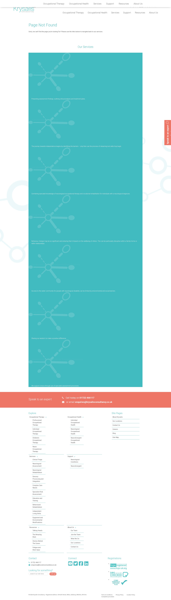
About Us (71, 527)
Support (70, 456)
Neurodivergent (76, 466)
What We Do (75, 539)
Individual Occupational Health (75, 422)
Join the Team (75, 535)
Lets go (53, 574)
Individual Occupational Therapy (37, 431)
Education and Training (44, 311)
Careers (115, 429)
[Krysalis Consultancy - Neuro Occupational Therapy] (25, 7)
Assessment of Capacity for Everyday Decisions (57, 359)
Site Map (116, 437)
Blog (114, 433)
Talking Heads (37, 530)
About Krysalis (118, 417)
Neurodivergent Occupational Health (76, 440)
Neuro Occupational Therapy (37, 449)
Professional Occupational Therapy (37, 422)
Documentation (39, 72)
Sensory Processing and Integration (38, 479)
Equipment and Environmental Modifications (55, 264)
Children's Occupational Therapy (37, 440)
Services (32, 456)
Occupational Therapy (36, 417)
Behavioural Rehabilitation (45, 214)
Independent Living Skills (44, 119)
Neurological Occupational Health (75, 431)
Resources (33, 527)
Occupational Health (74, 417)
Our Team (74, 530)
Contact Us (74, 547)
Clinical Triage (37, 460)
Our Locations (75, 543)
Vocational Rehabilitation (45, 167)
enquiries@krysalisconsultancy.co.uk (93, 402)
